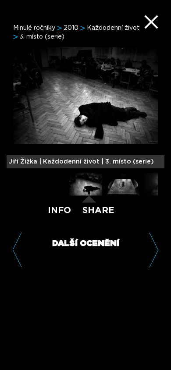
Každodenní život (113, 28)
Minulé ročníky (34, 28)
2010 (71, 28)
